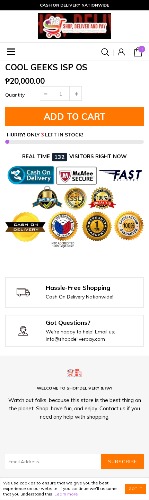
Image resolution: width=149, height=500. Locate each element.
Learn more (66, 494)
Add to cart (75, 116)
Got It (135, 488)
